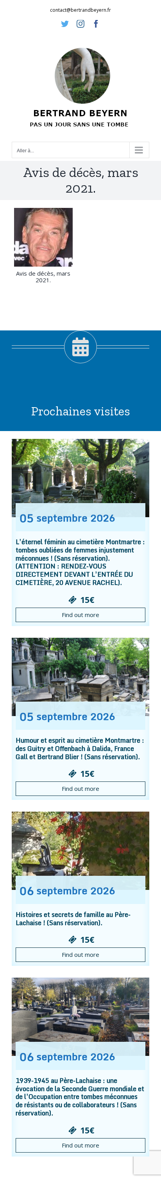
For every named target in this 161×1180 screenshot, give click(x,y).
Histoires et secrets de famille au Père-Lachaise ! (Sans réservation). (73, 918)
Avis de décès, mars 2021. (43, 276)
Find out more (80, 615)
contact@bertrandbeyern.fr (80, 10)
